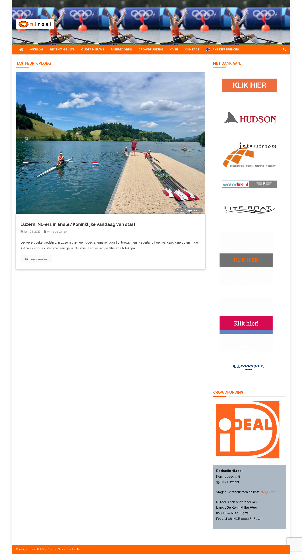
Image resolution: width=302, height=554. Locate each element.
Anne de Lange (57, 231)
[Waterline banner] (249, 184)
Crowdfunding (150, 49)
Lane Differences (224, 49)
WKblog (36, 49)
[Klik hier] (246, 258)
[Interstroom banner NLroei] (249, 155)
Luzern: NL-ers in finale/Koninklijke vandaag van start (78, 224)
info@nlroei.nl (269, 492)
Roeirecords (121, 49)
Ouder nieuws (92, 49)
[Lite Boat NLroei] (249, 210)
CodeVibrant (88, 549)
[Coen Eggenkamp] (110, 143)
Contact (192, 49)
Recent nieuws (62, 49)
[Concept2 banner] (249, 367)
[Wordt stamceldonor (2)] (246, 324)
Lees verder (38, 259)
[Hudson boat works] (249, 117)
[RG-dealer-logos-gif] (249, 85)
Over (174, 49)
